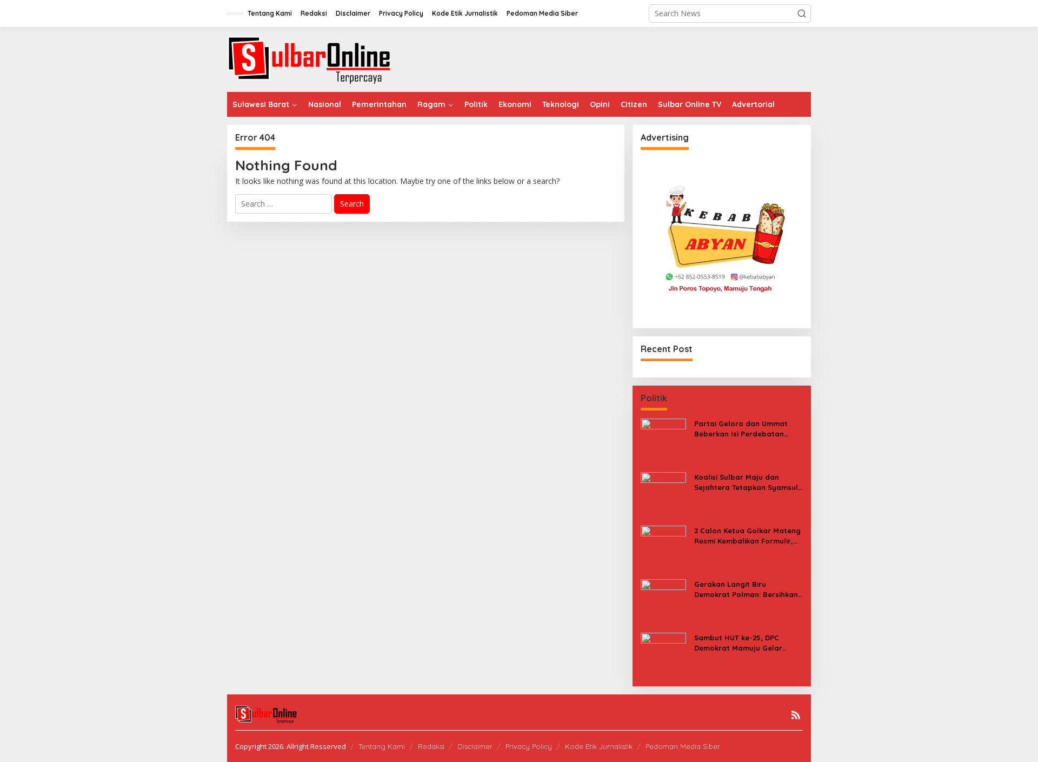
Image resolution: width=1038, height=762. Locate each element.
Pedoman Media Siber (683, 746)
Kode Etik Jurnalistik (599, 746)
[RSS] (796, 715)
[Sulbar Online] (321, 59)
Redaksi (431, 746)
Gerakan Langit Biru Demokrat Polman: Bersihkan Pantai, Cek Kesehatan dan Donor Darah (746, 589)
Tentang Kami (381, 746)
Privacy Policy (528, 746)
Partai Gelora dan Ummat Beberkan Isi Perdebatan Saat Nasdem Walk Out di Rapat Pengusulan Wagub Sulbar (741, 428)
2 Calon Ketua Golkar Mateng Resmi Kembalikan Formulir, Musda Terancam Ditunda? (747, 535)
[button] (802, 13)
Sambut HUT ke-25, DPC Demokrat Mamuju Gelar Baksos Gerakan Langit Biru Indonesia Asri (744, 642)
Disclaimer (475, 746)
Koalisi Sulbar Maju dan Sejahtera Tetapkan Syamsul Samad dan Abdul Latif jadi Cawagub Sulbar (746, 482)
